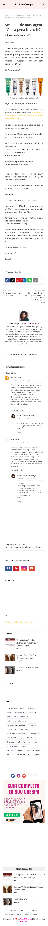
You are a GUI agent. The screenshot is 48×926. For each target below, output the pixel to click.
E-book (22, 911)
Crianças (10, 742)
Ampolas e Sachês (24, 15)
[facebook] (8, 568)
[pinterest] (16, 568)
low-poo (36, 755)
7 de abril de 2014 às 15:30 (27, 419)
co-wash (10, 755)
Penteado (32, 725)
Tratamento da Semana (16, 721)
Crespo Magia (19, 712)
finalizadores (12, 708)
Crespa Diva (31, 738)
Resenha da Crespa (28, 708)
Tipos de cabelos (34, 750)
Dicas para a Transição (16, 733)
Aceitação (33, 742)
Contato (33, 911)
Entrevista (21, 742)
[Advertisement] (24, 845)
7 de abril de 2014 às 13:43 (20, 443)
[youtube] (32, 568)
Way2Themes (26, 919)
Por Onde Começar (13, 914)
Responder (15, 410)
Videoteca (24, 717)
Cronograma (34, 733)
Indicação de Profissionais (17, 729)
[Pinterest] (30, 774)
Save (19, 281)
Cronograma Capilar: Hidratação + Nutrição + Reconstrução (27, 643)
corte (9, 712)
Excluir (23, 410)
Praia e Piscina (12, 746)
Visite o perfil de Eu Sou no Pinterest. (21, 622)
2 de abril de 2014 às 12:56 (20, 381)
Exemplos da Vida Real (16, 725)
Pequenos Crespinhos (15, 750)
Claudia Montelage (15, 35)
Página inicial (10, 15)
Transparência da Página (34, 914)
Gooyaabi (24, 921)
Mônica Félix (11, 717)
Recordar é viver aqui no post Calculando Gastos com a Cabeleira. (24, 115)
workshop (25, 746)
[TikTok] (35, 774)
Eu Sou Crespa (24, 4)
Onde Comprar (23, 755)
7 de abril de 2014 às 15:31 (27, 479)
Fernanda (16, 377)
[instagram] (24, 568)
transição (32, 712)
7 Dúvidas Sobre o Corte (27, 667)
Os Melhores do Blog (15, 738)
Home (13, 911)
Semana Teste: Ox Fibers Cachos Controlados (27, 656)
